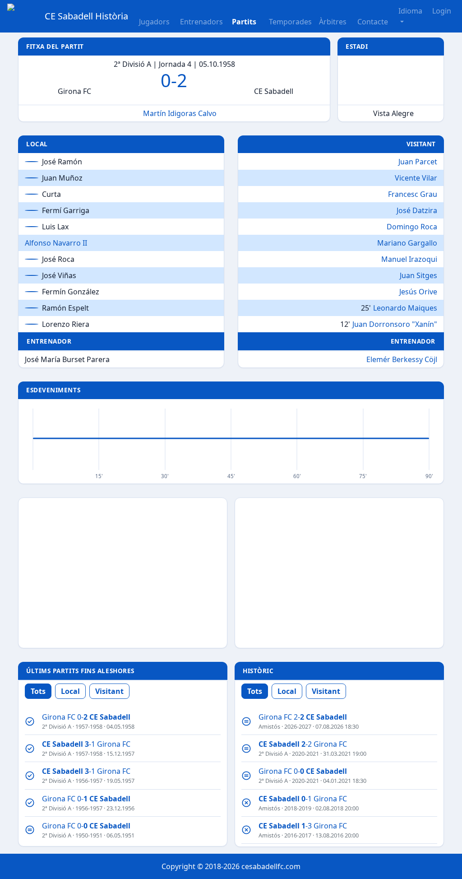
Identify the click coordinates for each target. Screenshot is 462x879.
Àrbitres (332, 22)
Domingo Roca (412, 227)
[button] (246, 16)
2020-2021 (305, 753)
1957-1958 (88, 726)
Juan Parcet (417, 162)
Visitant (109, 691)
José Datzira (417, 210)
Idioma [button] (410, 11)
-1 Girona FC (86, 744)
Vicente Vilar (416, 178)
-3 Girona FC (303, 826)
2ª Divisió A (56, 726)
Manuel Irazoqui (409, 259)
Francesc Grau (412, 194)
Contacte (372, 22)
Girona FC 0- (86, 717)
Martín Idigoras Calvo (180, 113)
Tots (38, 691)
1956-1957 (88, 781)
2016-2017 (297, 835)
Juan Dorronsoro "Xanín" (394, 324)
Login (441, 11)
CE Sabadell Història (86, 16)
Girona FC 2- (303, 717)
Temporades (290, 22)
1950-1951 (88, 835)
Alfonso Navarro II (56, 243)
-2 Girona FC (303, 744)
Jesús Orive (418, 292)
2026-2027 (297, 726)
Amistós (269, 726)
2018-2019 (297, 808)
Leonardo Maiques (405, 308)
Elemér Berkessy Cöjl (401, 359)
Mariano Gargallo (407, 243)
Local (70, 691)
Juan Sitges (418, 275)
